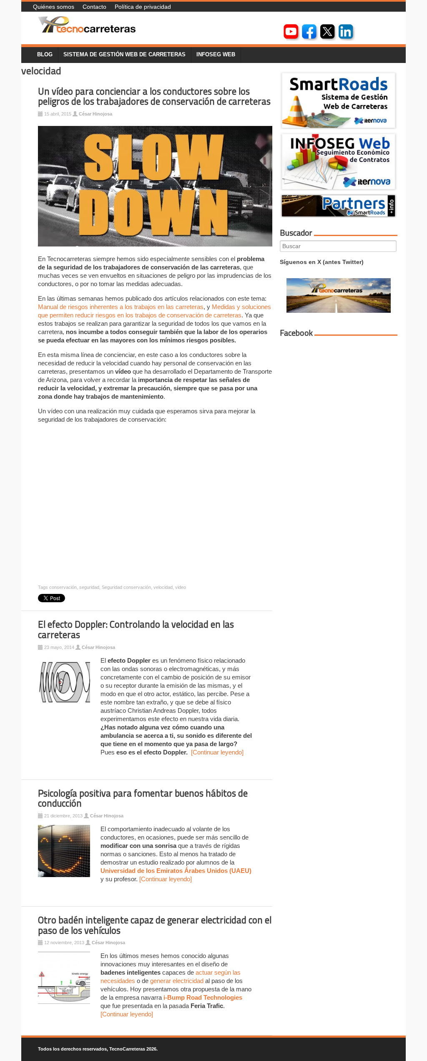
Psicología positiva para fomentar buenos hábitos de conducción (143, 798)
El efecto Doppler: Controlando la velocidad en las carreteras (136, 629)
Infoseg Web (215, 55)
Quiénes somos (53, 6)
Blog (45, 55)
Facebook (296, 333)
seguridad (89, 587)
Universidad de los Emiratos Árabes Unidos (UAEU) (175, 870)
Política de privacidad (143, 6)
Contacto (94, 6)
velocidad (163, 587)
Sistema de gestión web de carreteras (124, 55)
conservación (63, 587)
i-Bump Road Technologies (202, 997)
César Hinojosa (95, 113)
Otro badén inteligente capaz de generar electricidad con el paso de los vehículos (154, 925)
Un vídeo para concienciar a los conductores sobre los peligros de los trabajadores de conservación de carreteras (154, 96)
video (180, 587)
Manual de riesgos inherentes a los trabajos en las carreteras (120, 306)
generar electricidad (176, 980)
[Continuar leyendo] (217, 752)
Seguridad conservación (126, 587)
